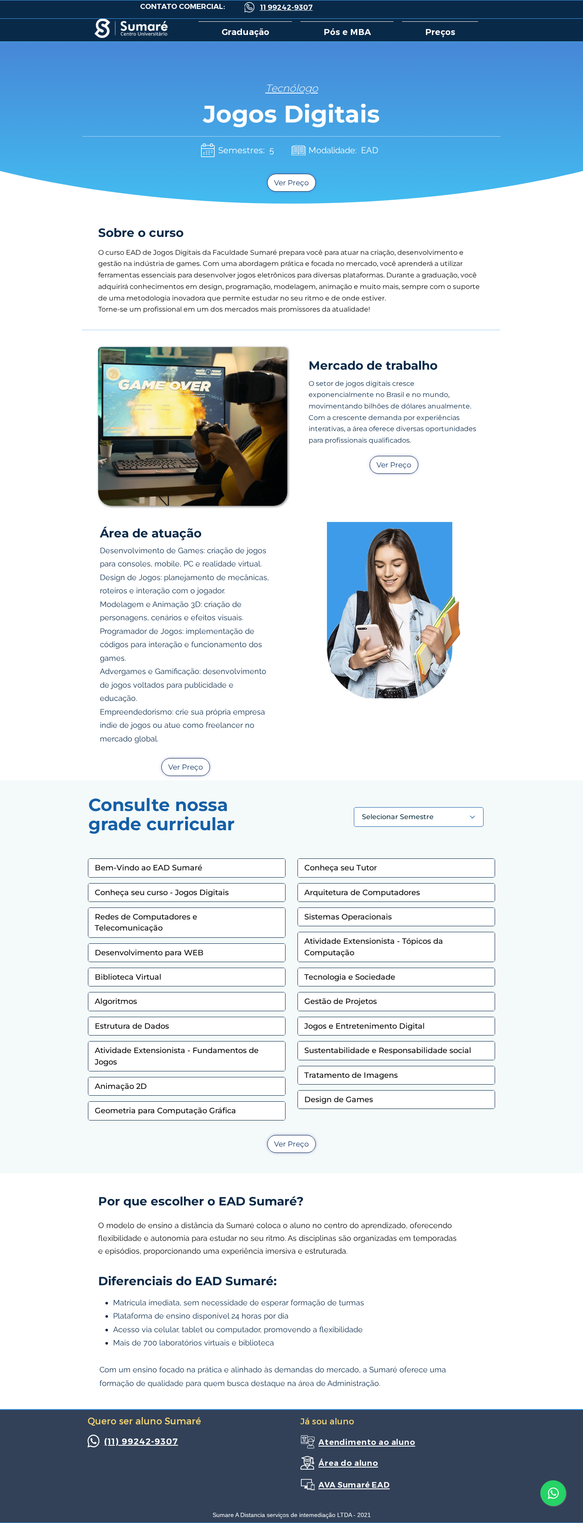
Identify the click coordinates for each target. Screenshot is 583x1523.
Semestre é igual (380, 798)
